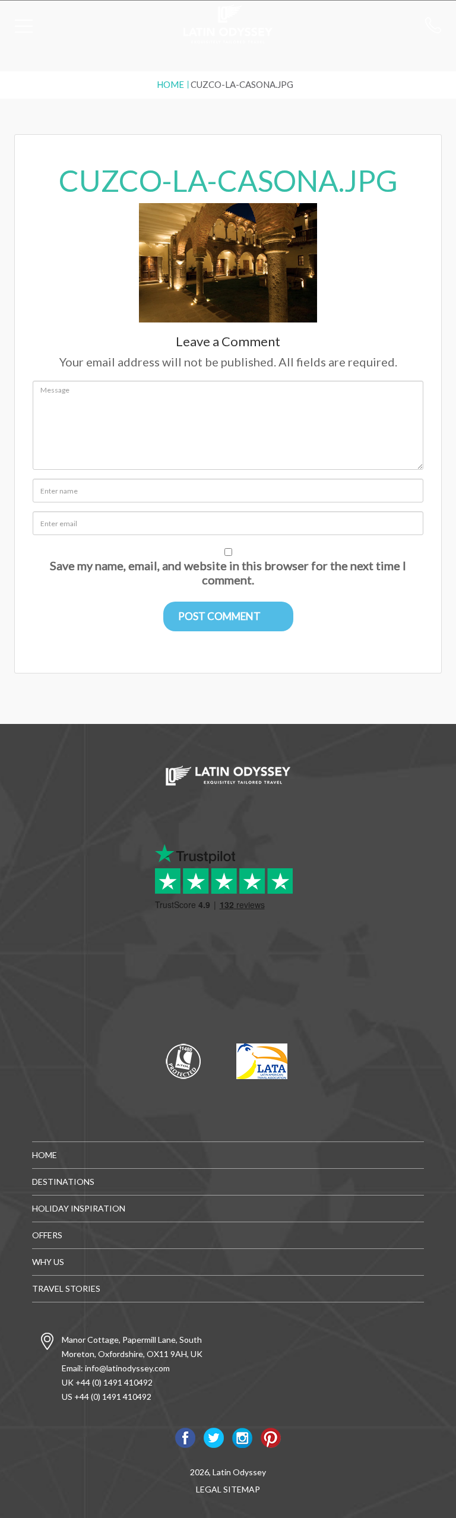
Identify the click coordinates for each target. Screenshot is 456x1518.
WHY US (48, 1262)
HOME (44, 1155)
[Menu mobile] (24, 28)
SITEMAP (241, 1489)
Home (170, 84)
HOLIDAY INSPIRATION (78, 1208)
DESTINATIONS (63, 1182)
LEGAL (208, 1489)
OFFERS (47, 1235)
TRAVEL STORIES (66, 1288)
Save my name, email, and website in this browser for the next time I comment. (228, 572)
